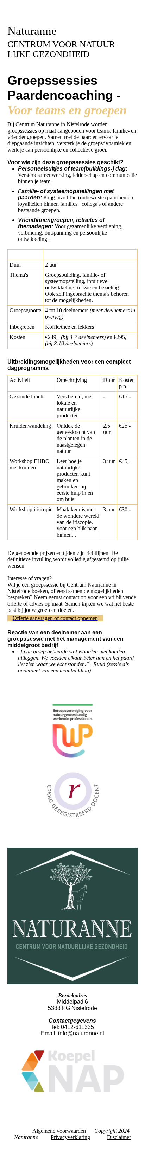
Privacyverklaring (70, 1137)
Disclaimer (119, 1137)
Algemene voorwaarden (59, 1131)
